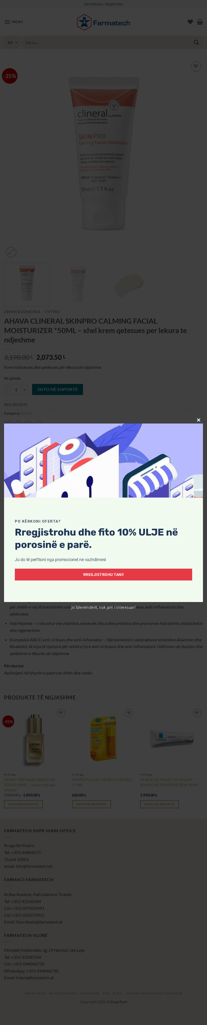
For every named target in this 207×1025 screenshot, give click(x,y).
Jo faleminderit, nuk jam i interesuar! (103, 607)
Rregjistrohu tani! (103, 574)
